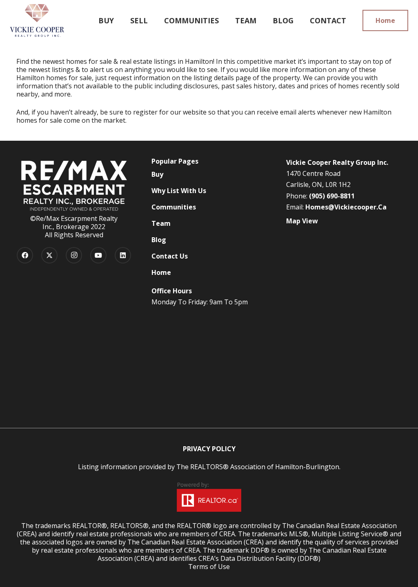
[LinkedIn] (123, 255)
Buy (157, 174)
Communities (173, 206)
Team (161, 223)
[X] (49, 255)
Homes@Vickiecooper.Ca (346, 206)
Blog (158, 239)
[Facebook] (25, 255)
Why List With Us (178, 190)
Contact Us (169, 256)
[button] (152, 20)
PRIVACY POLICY (209, 448)
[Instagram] (74, 255)
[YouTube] (98, 255)
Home (161, 272)
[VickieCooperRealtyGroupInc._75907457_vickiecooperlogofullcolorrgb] (37, 20)
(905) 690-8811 (332, 195)
